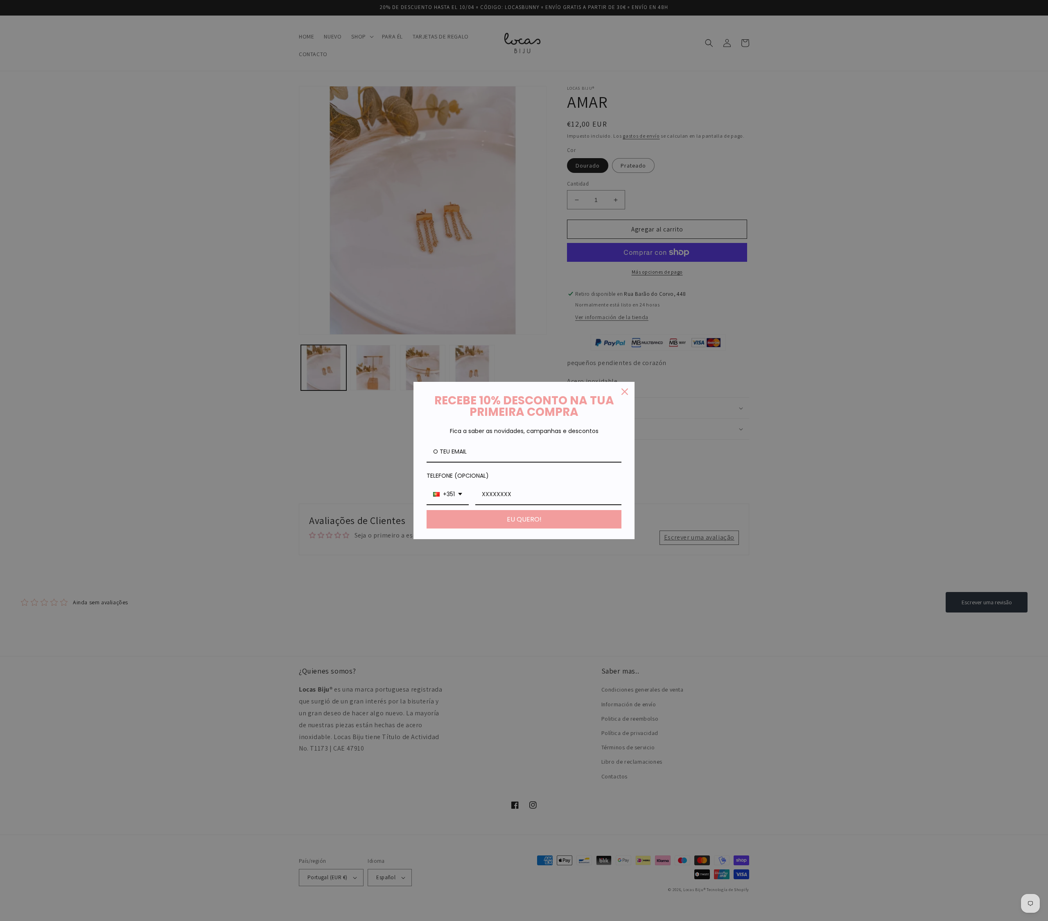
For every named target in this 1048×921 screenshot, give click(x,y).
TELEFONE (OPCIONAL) (458, 476)
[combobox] (448, 494)
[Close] (625, 392)
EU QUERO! (524, 519)
